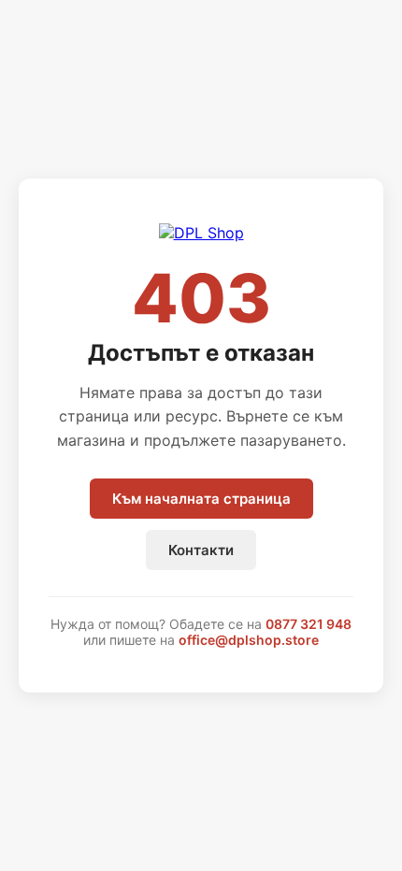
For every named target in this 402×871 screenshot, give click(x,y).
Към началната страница (201, 498)
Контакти (201, 550)
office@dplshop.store (249, 640)
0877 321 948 (309, 624)
